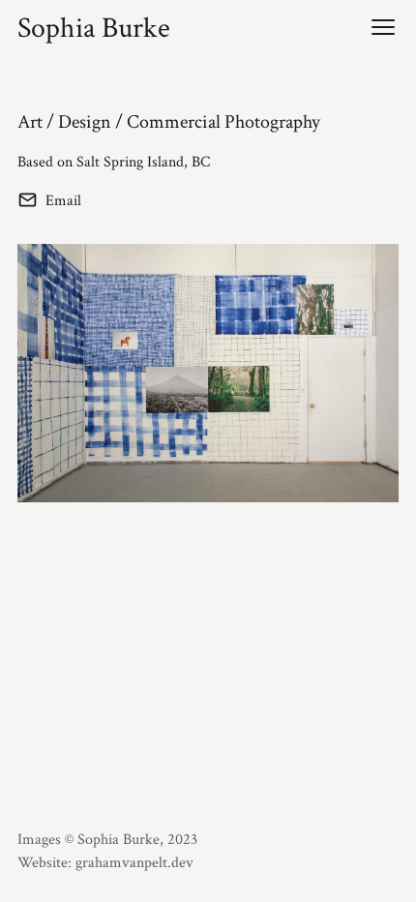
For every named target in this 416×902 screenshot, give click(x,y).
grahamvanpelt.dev (134, 863)
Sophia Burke (93, 29)
